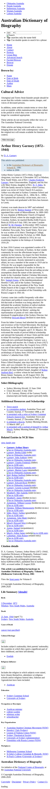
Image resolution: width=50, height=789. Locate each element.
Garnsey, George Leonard (18, 488)
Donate (10, 65)
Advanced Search (14, 57)
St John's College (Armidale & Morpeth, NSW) (27, 754)
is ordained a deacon (16, 422)
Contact (10, 50)
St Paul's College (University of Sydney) (24, 756)
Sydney (4, 619)
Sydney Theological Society (19, 735)
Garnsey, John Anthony (17, 457)
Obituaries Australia (15, 3)
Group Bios (12, 55)
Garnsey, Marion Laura (17, 470)
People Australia (14, 6)
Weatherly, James (14, 498)
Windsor (4, 606)
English (10, 656)
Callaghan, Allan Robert (17, 535)
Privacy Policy (29, 782)
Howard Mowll (19, 317)
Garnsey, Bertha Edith (16, 452)
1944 (11, 616)
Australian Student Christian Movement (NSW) (27, 728)
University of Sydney (16, 698)
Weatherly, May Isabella (17, 493)
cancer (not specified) (10, 630)
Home (9, 45)
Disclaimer (16, 782)
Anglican (11, 685)
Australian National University (17, 770)
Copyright (5, 782)
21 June (4, 616)
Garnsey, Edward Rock (17, 483)
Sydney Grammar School (18, 696)
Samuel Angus (12, 280)
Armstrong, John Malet (17, 518)
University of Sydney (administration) (23, 738)
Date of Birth (12, 78)
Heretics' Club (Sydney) (17, 730)
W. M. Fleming (15, 225)
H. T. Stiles (38, 185)
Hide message (8, 140)
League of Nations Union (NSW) (21, 733)
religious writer (13, 714)
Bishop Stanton (24, 210)
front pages (14, 579)
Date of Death (13, 81)
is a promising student (16, 409)
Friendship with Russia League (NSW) (24, 740)
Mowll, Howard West (16, 523)
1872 (15, 603)
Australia (30, 606)
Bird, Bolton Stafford (16, 475)
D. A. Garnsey (10, 155)
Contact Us (43, 782)
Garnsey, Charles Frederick (19, 462)
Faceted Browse (14, 60)
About (9, 47)
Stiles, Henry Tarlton (16, 513)
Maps (9, 86)
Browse (10, 62)
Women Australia (14, 11)
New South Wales (17, 606)
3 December (6, 603)
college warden (13, 712)
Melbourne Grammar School (19, 751)
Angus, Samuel (13, 528)
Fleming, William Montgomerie (20, 508)
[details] (22, 591)
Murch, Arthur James (16, 533)
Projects (10, 52)
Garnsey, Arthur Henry (18, 447)
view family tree (8, 443)
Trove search (12, 407)
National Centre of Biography (31, 767)
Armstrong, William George (19, 503)
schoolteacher (13, 717)
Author (10, 83)
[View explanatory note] (3, 641)
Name (9, 76)
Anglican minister (14, 709)
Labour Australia (14, 13)
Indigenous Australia (16, 8)
